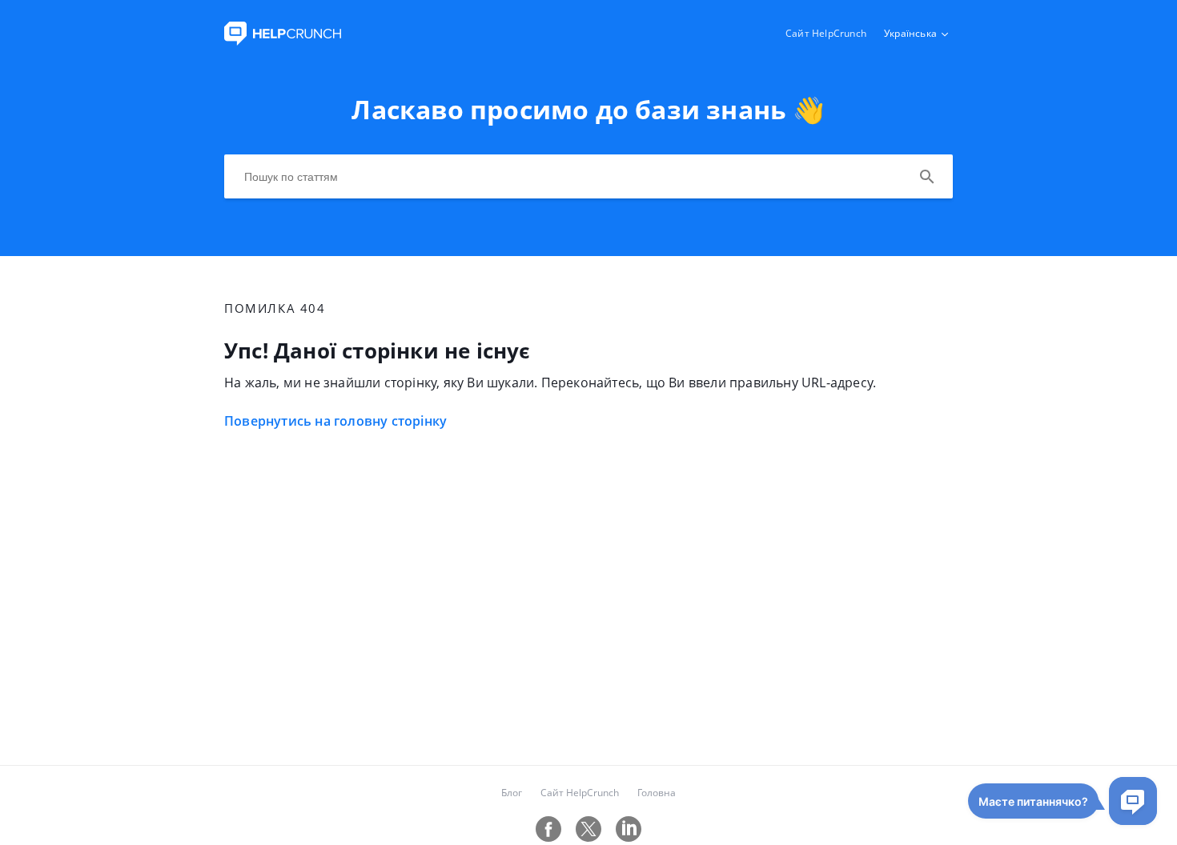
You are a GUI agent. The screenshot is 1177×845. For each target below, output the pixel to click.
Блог (511, 792)
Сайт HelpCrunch (825, 33)
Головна (656, 792)
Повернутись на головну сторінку (335, 421)
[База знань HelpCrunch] (282, 41)
